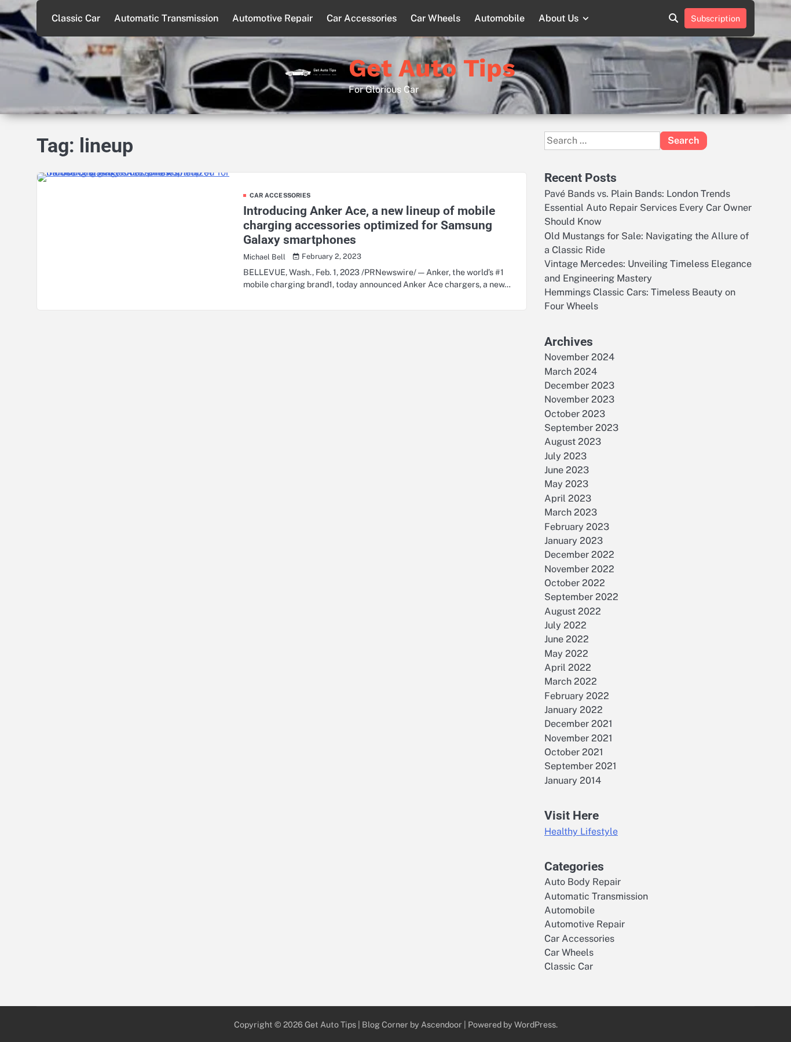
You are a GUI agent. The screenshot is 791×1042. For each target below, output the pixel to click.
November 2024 (579, 357)
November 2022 (579, 569)
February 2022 (576, 695)
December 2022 (579, 554)
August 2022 (572, 611)
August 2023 (572, 441)
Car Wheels (435, 18)
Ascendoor (441, 1024)
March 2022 (570, 681)
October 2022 (574, 582)
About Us (558, 18)
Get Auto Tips (432, 67)
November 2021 (578, 738)
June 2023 (566, 470)
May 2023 (566, 483)
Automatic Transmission (166, 18)
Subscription (715, 18)
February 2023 (576, 526)
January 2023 (573, 540)
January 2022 (573, 709)
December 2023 (579, 385)
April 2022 (567, 667)
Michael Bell (264, 257)
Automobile (499, 18)
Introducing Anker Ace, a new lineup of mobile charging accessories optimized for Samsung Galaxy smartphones (369, 225)
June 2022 (566, 639)
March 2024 (570, 371)
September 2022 (581, 596)
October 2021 (573, 752)
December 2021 (578, 723)
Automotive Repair (272, 18)
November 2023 (579, 399)
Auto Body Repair (582, 881)
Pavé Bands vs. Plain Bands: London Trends (637, 193)
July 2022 (565, 625)
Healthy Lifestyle (581, 831)
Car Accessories (362, 18)
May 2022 (566, 653)
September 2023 (581, 427)
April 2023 (567, 498)
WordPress (535, 1024)
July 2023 (565, 456)
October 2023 (574, 413)
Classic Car (76, 18)
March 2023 (570, 512)
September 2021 (580, 766)
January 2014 (572, 780)
